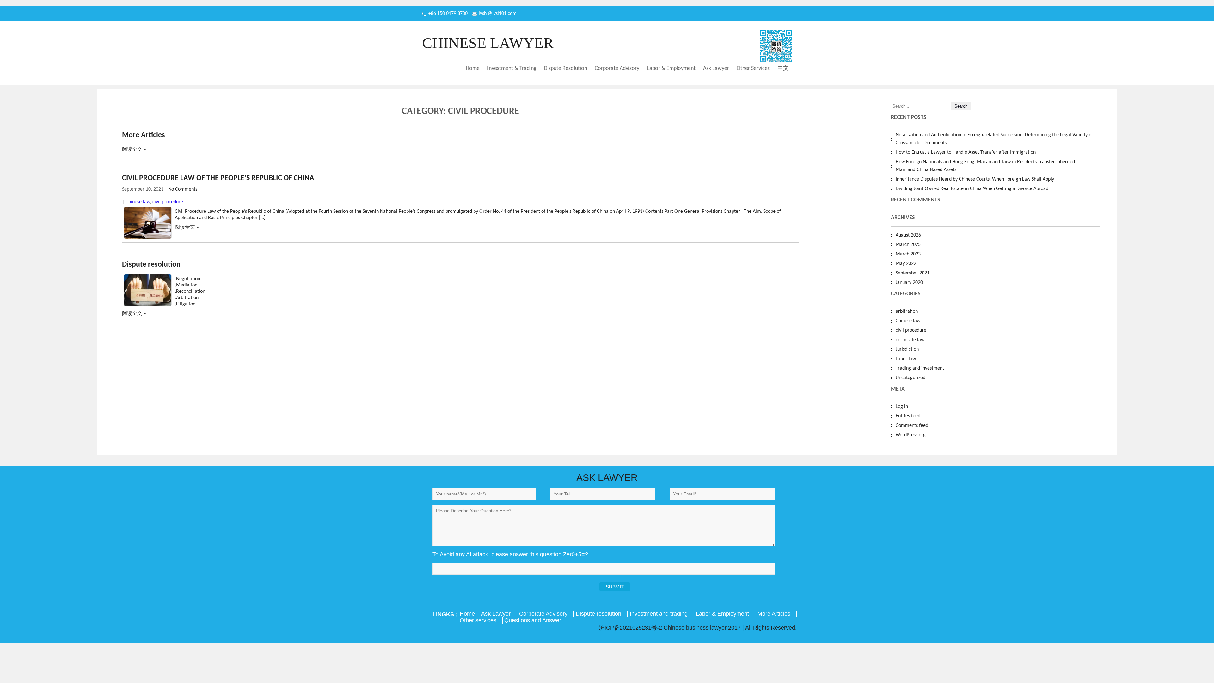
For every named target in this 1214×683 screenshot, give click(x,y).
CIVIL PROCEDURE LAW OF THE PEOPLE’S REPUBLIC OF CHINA (218, 178)
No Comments (182, 189)
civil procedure (167, 202)
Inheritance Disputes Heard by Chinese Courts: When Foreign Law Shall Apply (975, 179)
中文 (783, 68)
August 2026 (908, 235)
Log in (902, 406)
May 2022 (906, 263)
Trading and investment (920, 368)
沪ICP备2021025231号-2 (631, 628)
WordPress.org (911, 435)
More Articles (143, 135)
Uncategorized (910, 377)
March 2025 (908, 244)
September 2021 (912, 273)
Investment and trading (659, 614)
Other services (478, 620)
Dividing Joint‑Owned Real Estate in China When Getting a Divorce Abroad (972, 188)
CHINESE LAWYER (488, 42)
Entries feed (908, 416)
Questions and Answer (532, 620)
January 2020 (909, 282)
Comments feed (912, 425)
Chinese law (138, 202)
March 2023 (908, 254)
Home (473, 68)
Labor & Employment (671, 68)
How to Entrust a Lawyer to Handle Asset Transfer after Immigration (966, 152)
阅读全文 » (134, 149)
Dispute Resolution (565, 68)
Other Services (753, 68)
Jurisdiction (907, 349)
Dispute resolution (151, 264)
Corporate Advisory (617, 68)
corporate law (910, 339)
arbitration (907, 311)
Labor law (906, 358)
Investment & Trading (511, 68)
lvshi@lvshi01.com (498, 13)
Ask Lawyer (716, 68)
